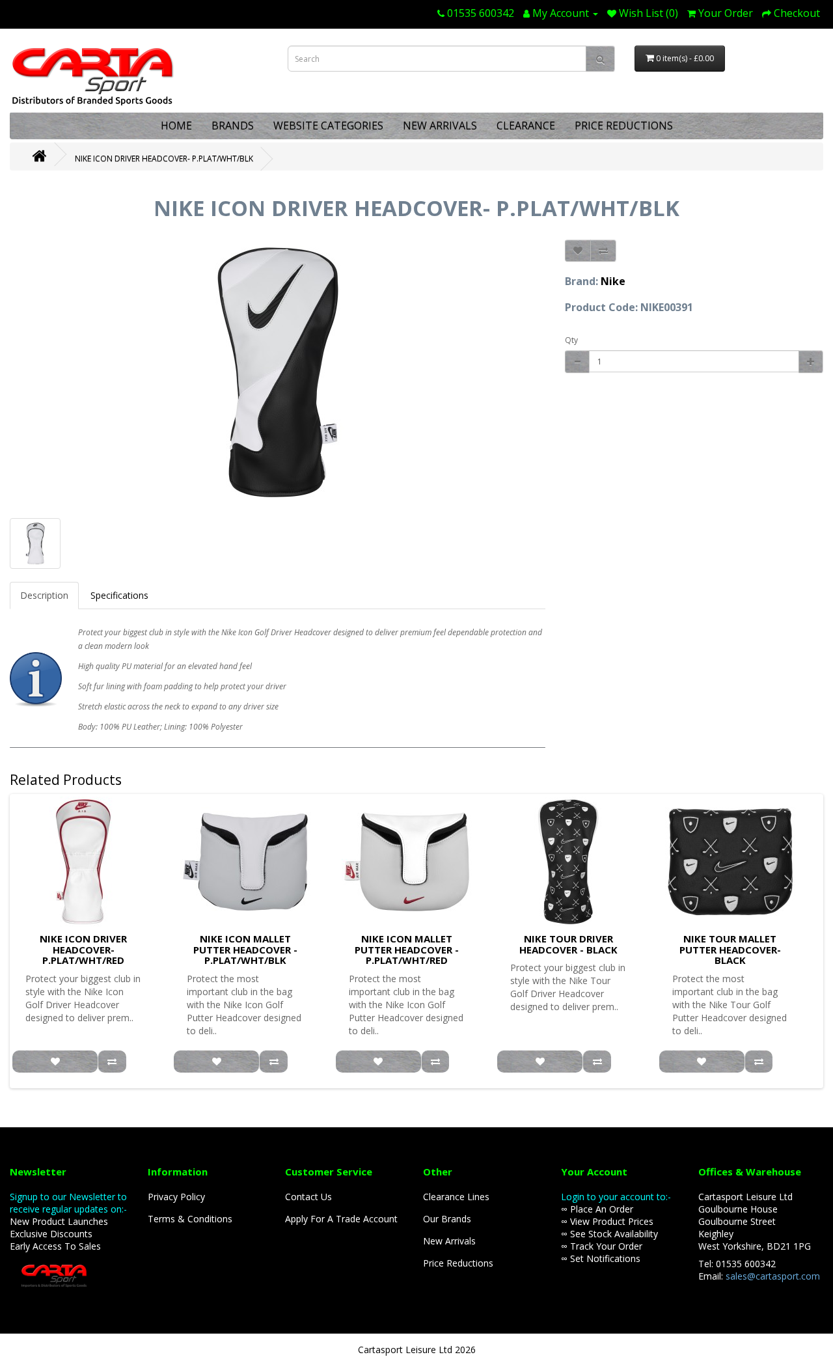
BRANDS (233, 125)
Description (44, 595)
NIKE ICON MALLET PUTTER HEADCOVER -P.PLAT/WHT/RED (407, 949)
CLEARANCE (526, 125)
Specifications (119, 595)
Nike (613, 281)
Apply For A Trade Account (341, 1219)
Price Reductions (458, 1263)
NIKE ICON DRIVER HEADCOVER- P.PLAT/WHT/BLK (164, 158)
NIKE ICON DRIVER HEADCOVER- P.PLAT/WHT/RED (83, 949)
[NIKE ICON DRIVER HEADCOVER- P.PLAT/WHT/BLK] (277, 372)
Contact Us (308, 1196)
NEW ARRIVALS (440, 125)
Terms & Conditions (190, 1219)
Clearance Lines (456, 1196)
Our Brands (447, 1219)
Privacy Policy (176, 1196)
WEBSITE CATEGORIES (328, 125)
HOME (176, 125)
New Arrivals (449, 1241)
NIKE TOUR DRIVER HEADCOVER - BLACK (568, 944)
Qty (571, 340)
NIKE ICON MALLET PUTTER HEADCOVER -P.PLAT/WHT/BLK (245, 949)
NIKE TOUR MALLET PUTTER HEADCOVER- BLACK (730, 949)
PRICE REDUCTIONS (624, 125)
